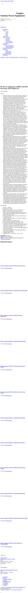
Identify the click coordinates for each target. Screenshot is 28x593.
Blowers (7, 39)
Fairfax (5, 1)
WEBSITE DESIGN (5, 589)
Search (2, 18)
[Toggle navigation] (26, 27)
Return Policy (8, 52)
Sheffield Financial (7, 54)
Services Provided (9, 45)
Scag (7, 35)
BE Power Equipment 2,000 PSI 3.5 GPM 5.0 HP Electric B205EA (13, 442)
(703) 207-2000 (10, 1)
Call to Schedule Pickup (5, 239)
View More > (6, 36)
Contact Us (5, 55)
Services (5, 44)
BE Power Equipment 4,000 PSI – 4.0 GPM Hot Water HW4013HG (13, 493)
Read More (9, 268)
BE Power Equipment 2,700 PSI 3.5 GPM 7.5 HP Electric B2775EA (13, 265)
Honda (7, 31)
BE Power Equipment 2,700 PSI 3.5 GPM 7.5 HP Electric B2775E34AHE (14, 518)
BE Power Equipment (14, 57)
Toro (7, 32)
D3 (12, 589)
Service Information (10, 46)
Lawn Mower (8, 41)
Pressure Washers (23, 57)
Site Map (5, 585)
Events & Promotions (7, 48)
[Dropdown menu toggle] (7, 49)
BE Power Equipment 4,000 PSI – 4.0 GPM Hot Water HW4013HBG (13, 341)
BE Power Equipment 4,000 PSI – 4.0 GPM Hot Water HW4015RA (13, 417)
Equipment (5, 29)
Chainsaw (8, 38)
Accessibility (5, 583)
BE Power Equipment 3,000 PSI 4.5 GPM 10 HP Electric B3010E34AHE (14, 290)
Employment (8, 51)
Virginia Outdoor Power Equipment (15, 587)
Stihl (7, 34)
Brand (7, 57)
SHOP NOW (3, 27)
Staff (7, 50)
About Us (5, 49)
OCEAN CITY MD (17, 589)
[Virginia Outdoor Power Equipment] (8, 13)
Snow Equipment (9, 42)
